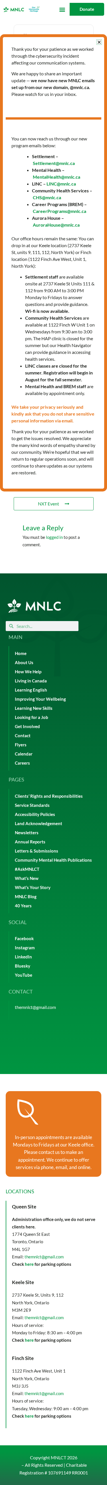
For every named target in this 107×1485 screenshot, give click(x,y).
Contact (23, 735)
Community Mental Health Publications (53, 860)
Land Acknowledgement (38, 823)
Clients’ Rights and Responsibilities (49, 796)
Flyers (21, 744)
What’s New (27, 878)
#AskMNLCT (27, 869)
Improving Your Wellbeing (40, 699)
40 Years (23, 905)
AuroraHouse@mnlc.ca (56, 224)
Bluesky (22, 966)
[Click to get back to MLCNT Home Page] (34, 605)
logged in (54, 537)
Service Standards (32, 805)
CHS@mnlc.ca (47, 197)
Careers (22, 763)
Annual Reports (30, 841)
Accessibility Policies (35, 814)
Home (21, 653)
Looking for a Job (31, 717)
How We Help (28, 671)
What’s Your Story (33, 887)
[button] (62, 9)
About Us (24, 662)
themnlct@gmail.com (35, 1007)
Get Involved (27, 726)
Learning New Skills (34, 708)
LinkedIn (23, 956)
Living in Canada (31, 680)
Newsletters (27, 832)
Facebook (24, 938)
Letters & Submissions (36, 851)
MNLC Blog (26, 896)
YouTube (23, 975)
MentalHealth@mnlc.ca (56, 177)
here (29, 1264)
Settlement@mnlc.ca (54, 163)
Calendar (24, 753)
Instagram (25, 947)
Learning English (31, 690)
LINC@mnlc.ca (61, 183)
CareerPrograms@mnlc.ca (59, 211)
